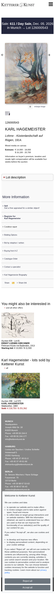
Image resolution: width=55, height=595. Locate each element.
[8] (49, 55)
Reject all (27, 581)
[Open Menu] (50, 4)
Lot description (16, 177)
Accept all (27, 587)
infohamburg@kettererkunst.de (19, 464)
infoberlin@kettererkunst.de (17, 489)
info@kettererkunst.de (15, 439)
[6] (2, 55)
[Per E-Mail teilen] (12, 283)
